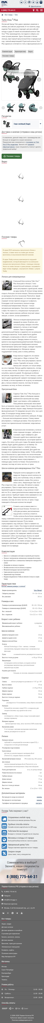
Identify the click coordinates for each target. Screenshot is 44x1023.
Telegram (7, 896)
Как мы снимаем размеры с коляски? (13, 586)
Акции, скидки (6, 924)
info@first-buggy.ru (10, 900)
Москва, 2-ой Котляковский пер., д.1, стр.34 (19, 908)
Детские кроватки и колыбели (12, 930)
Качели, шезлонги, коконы (11, 937)
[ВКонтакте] (21, 2)
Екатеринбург (6, 973)
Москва (4, 966)
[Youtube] (37, 2)
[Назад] (3, 107)
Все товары (6, 919)
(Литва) (38, 590)
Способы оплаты (8, 1003)
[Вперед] (40, 107)
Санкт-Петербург (7, 970)
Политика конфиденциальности (22, 1020)
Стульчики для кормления (11, 933)
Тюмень (4, 979)
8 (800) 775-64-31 (8, 10)
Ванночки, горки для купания (12, 943)
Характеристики (20, 51)
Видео (30, 51)
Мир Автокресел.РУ (8, 956)
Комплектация (7, 51)
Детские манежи (7, 940)
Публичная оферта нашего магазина (22, 1018)
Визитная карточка (10, 904)
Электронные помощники (11, 947)
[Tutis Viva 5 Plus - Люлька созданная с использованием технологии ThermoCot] (11, 108)
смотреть (39, 803)
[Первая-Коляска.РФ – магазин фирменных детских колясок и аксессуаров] (2, 15)
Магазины (6, 961)
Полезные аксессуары (9, 953)
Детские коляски (7, 927)
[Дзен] (25, 2)
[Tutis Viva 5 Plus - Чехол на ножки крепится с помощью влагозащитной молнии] (33, 108)
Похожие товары (8, 56)
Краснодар (5, 976)
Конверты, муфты (8, 950)
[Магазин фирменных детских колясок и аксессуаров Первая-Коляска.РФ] (5, 4)
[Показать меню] (41, 10)
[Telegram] (33, 2)
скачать (39, 797)
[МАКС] (29, 2)
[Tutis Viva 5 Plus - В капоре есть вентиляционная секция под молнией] (22, 108)
